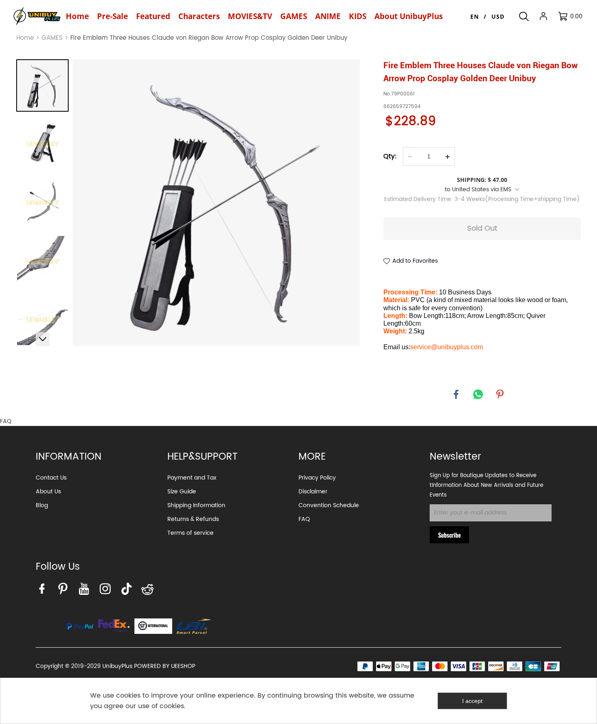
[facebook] (44, 591)
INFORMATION (69, 457)
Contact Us (51, 477)
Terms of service (190, 533)
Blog (42, 505)
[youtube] (86, 591)
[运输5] (193, 626)
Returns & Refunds (193, 519)
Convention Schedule (328, 505)
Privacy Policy (317, 477)
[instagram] (107, 591)
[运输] (113, 626)
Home (25, 38)
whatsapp (478, 394)
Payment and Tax (191, 477)
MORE (312, 457)
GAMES (52, 38)
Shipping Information (196, 505)
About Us (48, 491)
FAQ (304, 519)
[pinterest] (65, 591)
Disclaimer (312, 491)
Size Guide (181, 491)
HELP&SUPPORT (202, 457)
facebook (456, 394)
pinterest (500, 394)
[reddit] (149, 591)
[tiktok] (128, 591)
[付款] (79, 626)
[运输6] (153, 626)
